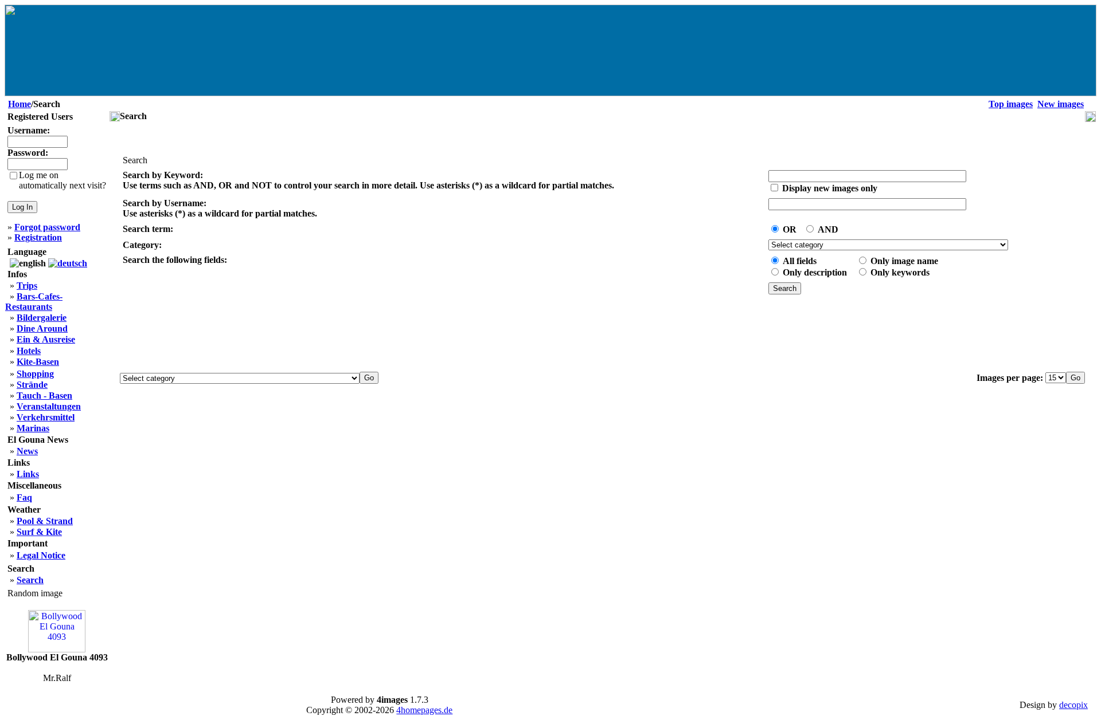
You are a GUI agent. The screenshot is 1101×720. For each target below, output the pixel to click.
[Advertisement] (602, 334)
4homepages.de (424, 710)
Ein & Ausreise (46, 339)
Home (19, 104)
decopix (1073, 705)
